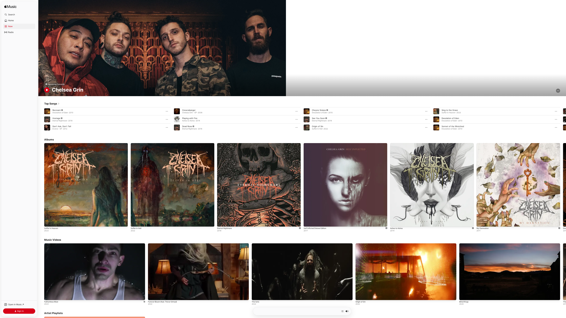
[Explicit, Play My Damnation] (480, 223)
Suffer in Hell (137, 144)
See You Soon (318, 118)
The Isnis (255, 302)
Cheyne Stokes (319, 110)
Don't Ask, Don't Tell (61, 126)
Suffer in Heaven (52, 144)
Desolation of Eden (450, 118)
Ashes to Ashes (397, 144)
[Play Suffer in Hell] (134, 223)
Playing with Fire (189, 118)
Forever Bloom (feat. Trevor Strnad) (162, 302)
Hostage (56, 118)
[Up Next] (342, 311)
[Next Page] (563, 119)
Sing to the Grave (450, 110)
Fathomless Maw (51, 302)
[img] (10, 6)
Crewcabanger (189, 110)
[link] (52, 103)
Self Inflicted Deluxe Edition (316, 144)
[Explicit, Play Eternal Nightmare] (221, 223)
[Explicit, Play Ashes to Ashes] (394, 223)
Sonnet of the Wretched (453, 126)
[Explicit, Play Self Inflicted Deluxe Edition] (307, 223)
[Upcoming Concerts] (54, 84)
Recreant (56, 110)
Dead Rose (187, 126)
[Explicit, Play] (47, 111)
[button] (19, 14)
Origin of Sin (317, 126)
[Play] (47, 90)
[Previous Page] (41, 119)
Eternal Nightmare (225, 144)
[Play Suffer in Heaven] (48, 223)
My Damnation (483, 144)
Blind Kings (463, 302)
